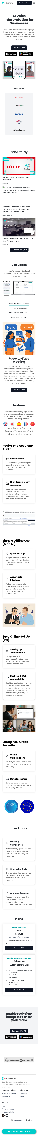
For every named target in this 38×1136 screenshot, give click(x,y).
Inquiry (4, 1106)
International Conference (18, 313)
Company (23, 1094)
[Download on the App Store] (11, 54)
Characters (6, 1097)
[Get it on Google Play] (26, 54)
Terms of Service (8, 1109)
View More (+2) (20, 249)
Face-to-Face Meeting (19, 304)
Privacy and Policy (8, 1112)
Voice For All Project (9, 1094)
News (22, 1097)
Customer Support (19, 317)
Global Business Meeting (19, 308)
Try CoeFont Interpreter (17, 1132)
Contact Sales (19, 48)
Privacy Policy (31, 1129)
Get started (19, 948)
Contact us (19, 990)
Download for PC (19, 1031)
